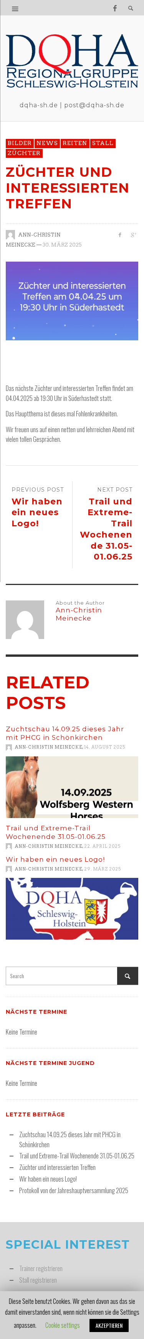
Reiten (75, 143)
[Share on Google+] (133, 235)
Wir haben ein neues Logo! (55, 859)
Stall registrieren (38, 1280)
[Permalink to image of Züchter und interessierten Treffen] (72, 300)
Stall (103, 143)
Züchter (24, 153)
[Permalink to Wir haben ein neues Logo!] (72, 909)
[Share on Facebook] (119, 235)
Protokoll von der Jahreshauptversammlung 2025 (73, 1190)
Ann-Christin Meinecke (48, 747)
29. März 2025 (102, 869)
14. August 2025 (104, 747)
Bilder (20, 143)
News (47, 143)
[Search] (15, 7)
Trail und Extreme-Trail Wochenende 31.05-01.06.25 (76, 1155)
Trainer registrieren (41, 1268)
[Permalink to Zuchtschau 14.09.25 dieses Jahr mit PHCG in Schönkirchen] (72, 787)
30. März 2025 (62, 245)
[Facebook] (115, 7)
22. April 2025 (102, 846)
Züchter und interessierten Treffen (57, 1167)
